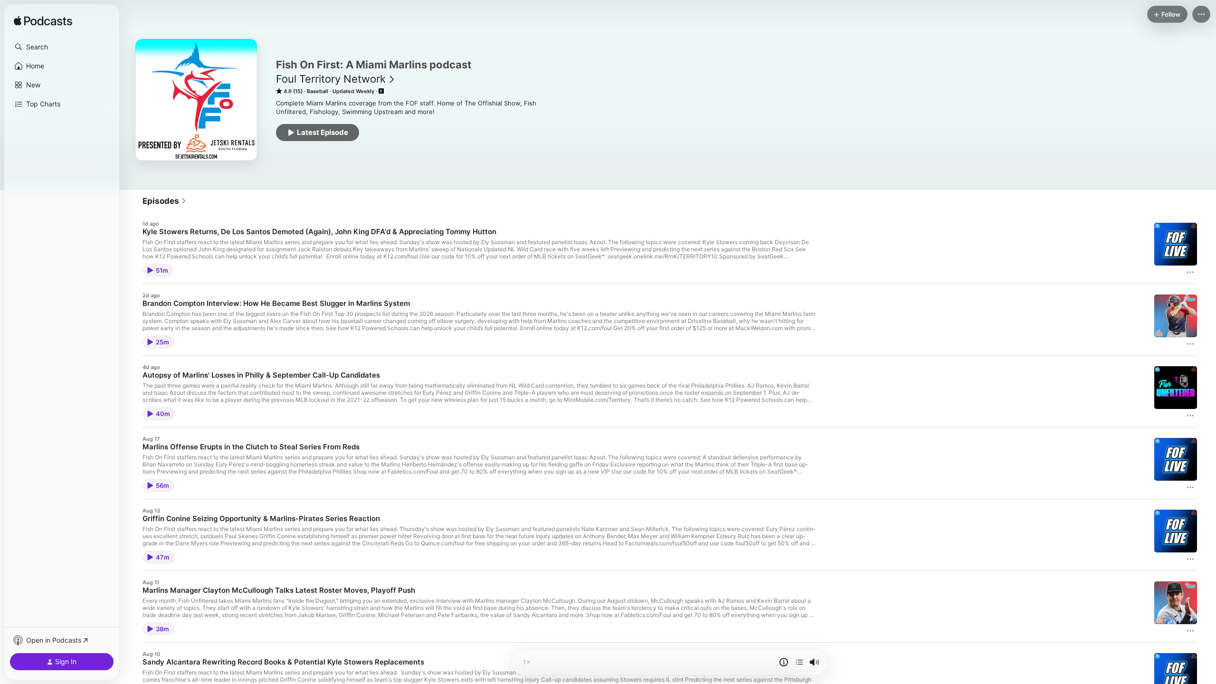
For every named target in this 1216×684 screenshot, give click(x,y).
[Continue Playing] (799, 662)
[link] (164, 201)
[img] (43, 21)
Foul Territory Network (331, 79)
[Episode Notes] (783, 662)
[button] (61, 47)
